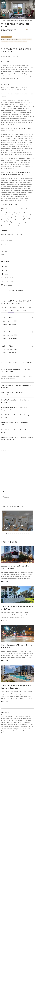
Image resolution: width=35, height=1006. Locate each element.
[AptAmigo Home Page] (8, 2)
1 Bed (11, 311)
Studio (5, 311)
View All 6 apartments (9, 324)
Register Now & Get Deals (9, 39)
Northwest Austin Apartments (15, 20)
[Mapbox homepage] (5, 497)
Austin (3, 20)
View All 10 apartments (9, 338)
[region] (17, 477)
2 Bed (17, 311)
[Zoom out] (3, 494)
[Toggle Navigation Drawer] (33, 2)
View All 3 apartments (9, 352)
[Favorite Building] (32, 317)
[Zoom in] (3, 492)
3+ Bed (24, 311)
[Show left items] (1, 521)
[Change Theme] (2, 2)
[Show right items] (34, 521)
